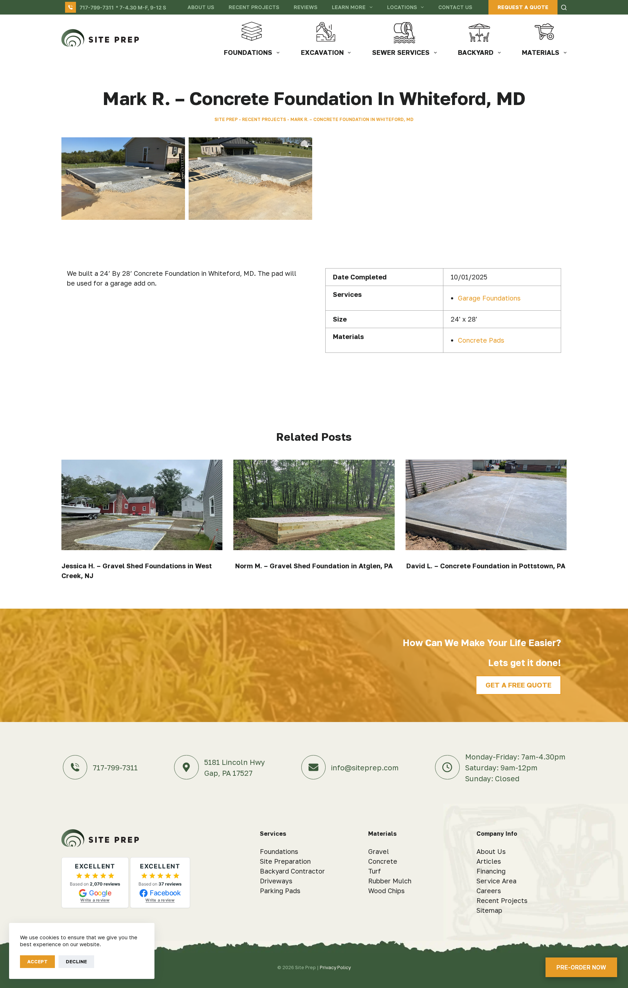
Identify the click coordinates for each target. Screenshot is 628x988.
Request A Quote (523, 7)
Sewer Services (401, 52)
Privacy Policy (335, 967)
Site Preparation (285, 861)
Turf (374, 871)
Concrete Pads (481, 340)
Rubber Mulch (389, 881)
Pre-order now (581, 967)
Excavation (322, 52)
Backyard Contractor (292, 871)
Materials (540, 52)
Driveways (276, 881)
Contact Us (455, 7)
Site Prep (226, 119)
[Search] (564, 7)
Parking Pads (280, 891)
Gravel (378, 851)
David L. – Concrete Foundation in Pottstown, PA (485, 566)
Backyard (476, 52)
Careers (488, 891)
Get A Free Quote (518, 685)
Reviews (305, 7)
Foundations (248, 52)
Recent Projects (254, 7)
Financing (491, 871)
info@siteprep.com (365, 767)
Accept (37, 961)
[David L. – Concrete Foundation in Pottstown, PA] (486, 505)
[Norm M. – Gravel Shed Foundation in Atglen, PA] (313, 505)
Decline (76, 961)
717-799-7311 (97, 7)
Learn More (349, 7)
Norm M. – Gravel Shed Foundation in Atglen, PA (314, 566)
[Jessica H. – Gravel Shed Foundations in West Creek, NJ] (141, 505)
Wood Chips (386, 891)
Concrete (382, 861)
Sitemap (489, 910)
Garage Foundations (489, 298)
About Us (201, 7)
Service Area (496, 881)
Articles (488, 861)
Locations (402, 7)
